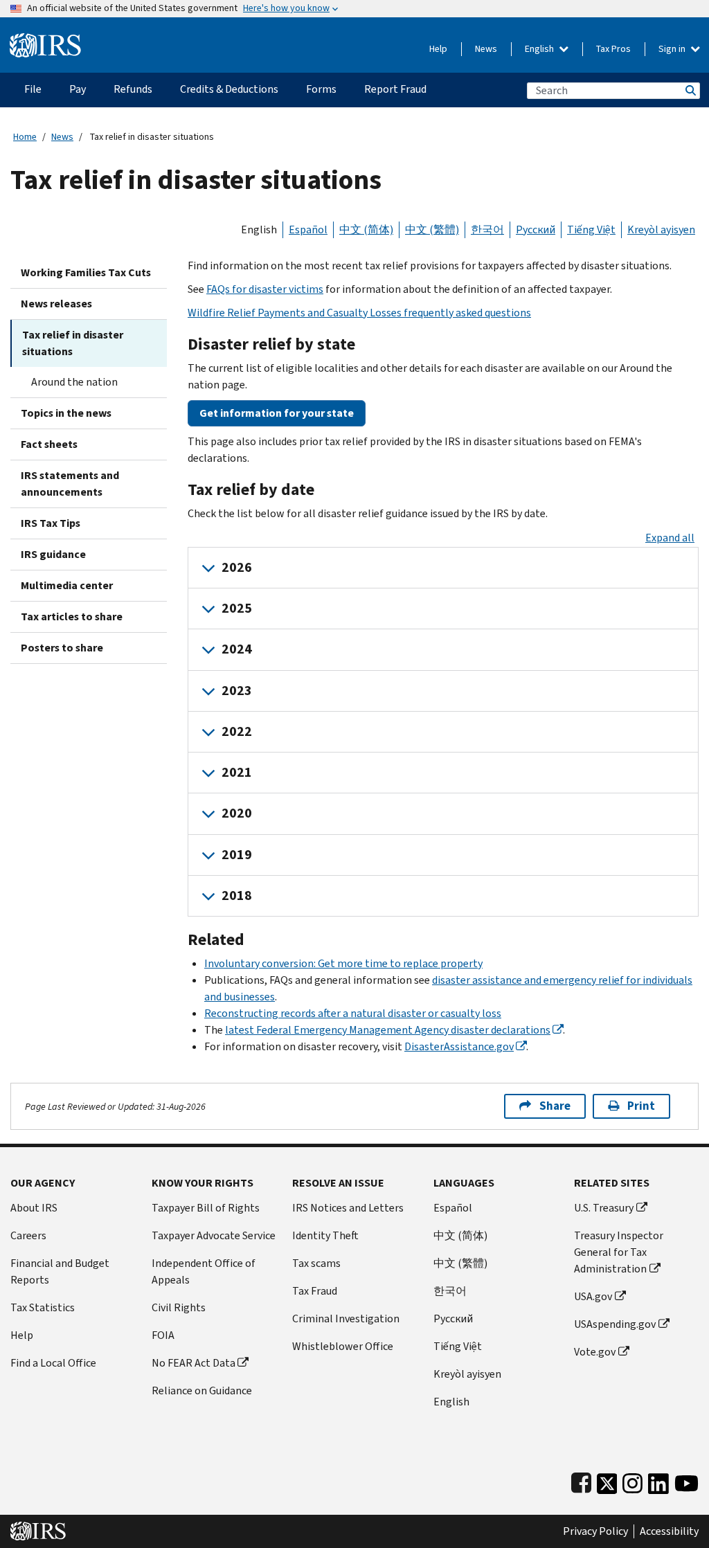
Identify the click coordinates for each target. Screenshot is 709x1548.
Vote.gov (595, 1351)
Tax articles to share (72, 616)
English (540, 48)
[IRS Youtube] (686, 1480)
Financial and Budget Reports (59, 1271)
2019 (237, 854)
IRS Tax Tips (50, 523)
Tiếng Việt (591, 229)
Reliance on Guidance (202, 1390)
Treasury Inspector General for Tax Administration (618, 1252)
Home (25, 136)
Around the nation (74, 382)
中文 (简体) (366, 229)
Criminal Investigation (346, 1318)
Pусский (453, 1318)
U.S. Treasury (604, 1207)
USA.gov (593, 1296)
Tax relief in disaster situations (72, 343)
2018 (237, 895)
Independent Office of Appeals (203, 1271)
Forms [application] (321, 89)
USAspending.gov (615, 1324)
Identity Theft (325, 1235)
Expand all (669, 537)
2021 (237, 772)
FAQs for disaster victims (264, 289)
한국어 (487, 229)
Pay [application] (77, 89)
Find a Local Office (53, 1363)
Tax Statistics (42, 1307)
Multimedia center (67, 585)
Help (438, 48)
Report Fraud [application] (395, 89)
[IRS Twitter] (607, 1480)
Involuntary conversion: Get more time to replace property (343, 963)
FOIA (163, 1335)
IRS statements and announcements (70, 483)
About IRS (33, 1207)
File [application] (33, 89)
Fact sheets (49, 444)
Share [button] (555, 1106)
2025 (237, 608)
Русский (535, 229)
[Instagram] (632, 1480)
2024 (237, 649)
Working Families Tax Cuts (86, 272)
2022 (237, 731)
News (486, 48)
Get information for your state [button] (276, 413)
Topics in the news (66, 413)
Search (690, 90)
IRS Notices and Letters (348, 1207)
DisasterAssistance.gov (459, 1046)
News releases (56, 303)
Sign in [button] (673, 48)
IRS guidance (53, 554)
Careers (28, 1235)
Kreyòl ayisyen (661, 229)
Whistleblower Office (342, 1346)
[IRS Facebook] (581, 1480)
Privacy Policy (595, 1531)
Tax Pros (613, 48)
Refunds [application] (133, 89)
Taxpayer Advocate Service (214, 1235)
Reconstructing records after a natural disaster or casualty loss (352, 1013)
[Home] (45, 39)
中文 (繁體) (432, 229)
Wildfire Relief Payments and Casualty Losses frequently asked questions (359, 312)
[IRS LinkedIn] (658, 1480)
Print (641, 1106)
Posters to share (62, 647)
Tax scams (316, 1263)
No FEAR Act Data (193, 1363)
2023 (237, 690)
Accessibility (669, 1531)
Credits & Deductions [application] (229, 89)
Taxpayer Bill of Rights (206, 1207)
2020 (237, 813)
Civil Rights (179, 1307)
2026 (237, 567)
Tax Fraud (314, 1291)
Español (308, 229)
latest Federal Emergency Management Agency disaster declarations (387, 1030)
